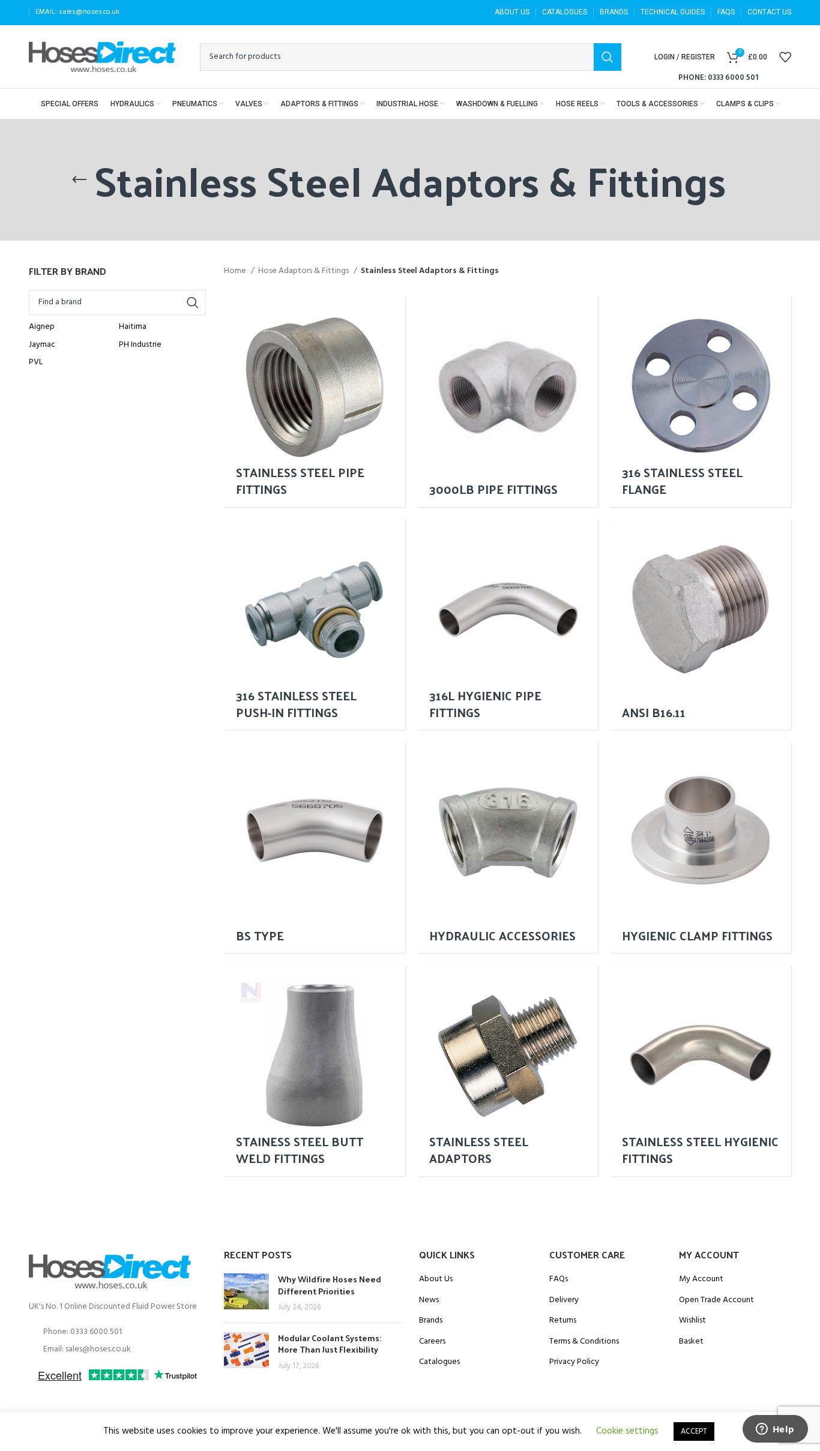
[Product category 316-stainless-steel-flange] (700, 401)
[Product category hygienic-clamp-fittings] (700, 847)
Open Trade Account (716, 1300)
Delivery (564, 1300)
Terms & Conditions (584, 1342)
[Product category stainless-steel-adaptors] (507, 1070)
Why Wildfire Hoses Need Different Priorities (329, 1285)
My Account (701, 1279)
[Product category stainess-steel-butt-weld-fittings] (314, 1070)
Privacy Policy (574, 1362)
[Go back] (79, 180)
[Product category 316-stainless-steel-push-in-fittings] (314, 624)
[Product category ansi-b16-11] (700, 624)
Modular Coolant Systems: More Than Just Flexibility (329, 1343)
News (429, 1300)
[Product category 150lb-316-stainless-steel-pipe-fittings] (314, 401)
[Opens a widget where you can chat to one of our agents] (775, 1430)
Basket (691, 1342)
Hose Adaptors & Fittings (304, 271)
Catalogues (439, 1362)
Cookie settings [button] (627, 1431)
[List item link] (117, 1332)
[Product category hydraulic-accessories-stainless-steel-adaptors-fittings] (507, 847)
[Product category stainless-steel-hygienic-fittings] (700, 1070)
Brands (430, 1321)
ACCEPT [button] (694, 1431)
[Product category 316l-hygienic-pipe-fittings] (507, 624)
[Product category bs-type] (314, 847)
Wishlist (692, 1321)
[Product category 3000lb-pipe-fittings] (507, 401)
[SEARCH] (607, 57)
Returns (562, 1321)
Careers (432, 1342)
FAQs (558, 1279)
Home (236, 271)
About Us (436, 1279)
